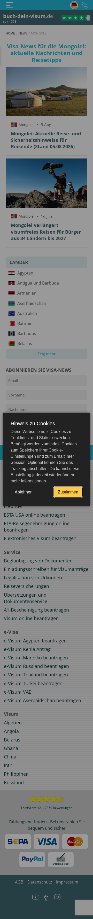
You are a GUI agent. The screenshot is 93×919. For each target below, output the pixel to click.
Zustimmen (68, 492)
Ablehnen (24, 492)
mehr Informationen (28, 481)
